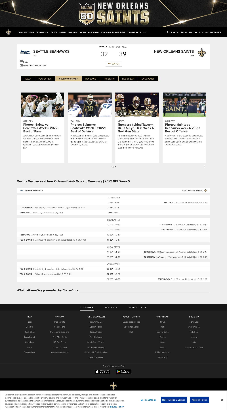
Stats (29, 347)
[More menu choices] (144, 32)
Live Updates (148, 79)
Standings (29, 342)
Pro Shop (194, 317)
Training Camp (162, 332)
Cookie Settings (148, 400)
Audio (162, 347)
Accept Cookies (199, 400)
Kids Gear (194, 332)
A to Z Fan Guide (60, 337)
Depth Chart (30, 332)
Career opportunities (131, 322)
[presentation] (205, 166)
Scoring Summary (68, 79)
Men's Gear (194, 322)
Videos (162, 342)
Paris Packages (96, 337)
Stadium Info (59, 322)
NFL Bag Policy (59, 342)
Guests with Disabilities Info (95, 352)
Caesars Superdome (59, 352)
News (162, 322)
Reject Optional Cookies (173, 400)
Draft (162, 327)
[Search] (167, 32)
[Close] (222, 400)
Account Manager (96, 322)
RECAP (28, 79)
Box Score (90, 79)
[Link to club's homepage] (8, 32)
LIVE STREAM (128, 79)
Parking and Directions (59, 332)
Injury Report (29, 337)
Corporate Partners (131, 327)
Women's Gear (194, 327)
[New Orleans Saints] (113, 386)
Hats (194, 342)
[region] (113, 400)
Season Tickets (96, 327)
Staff (131, 332)
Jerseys (194, 337)
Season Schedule (96, 357)
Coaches (29, 327)
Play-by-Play (45, 79)
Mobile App (162, 357)
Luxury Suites (96, 332)
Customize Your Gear (194, 347)
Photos (163, 337)
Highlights (109, 79)
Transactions (29, 352)
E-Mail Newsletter (162, 352)
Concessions (59, 327)
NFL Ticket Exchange (95, 347)
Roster (29, 322)
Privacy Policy (117, 407)
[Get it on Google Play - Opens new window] (123, 373)
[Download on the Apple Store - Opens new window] (102, 372)
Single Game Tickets (95, 342)
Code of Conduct (60, 347)
